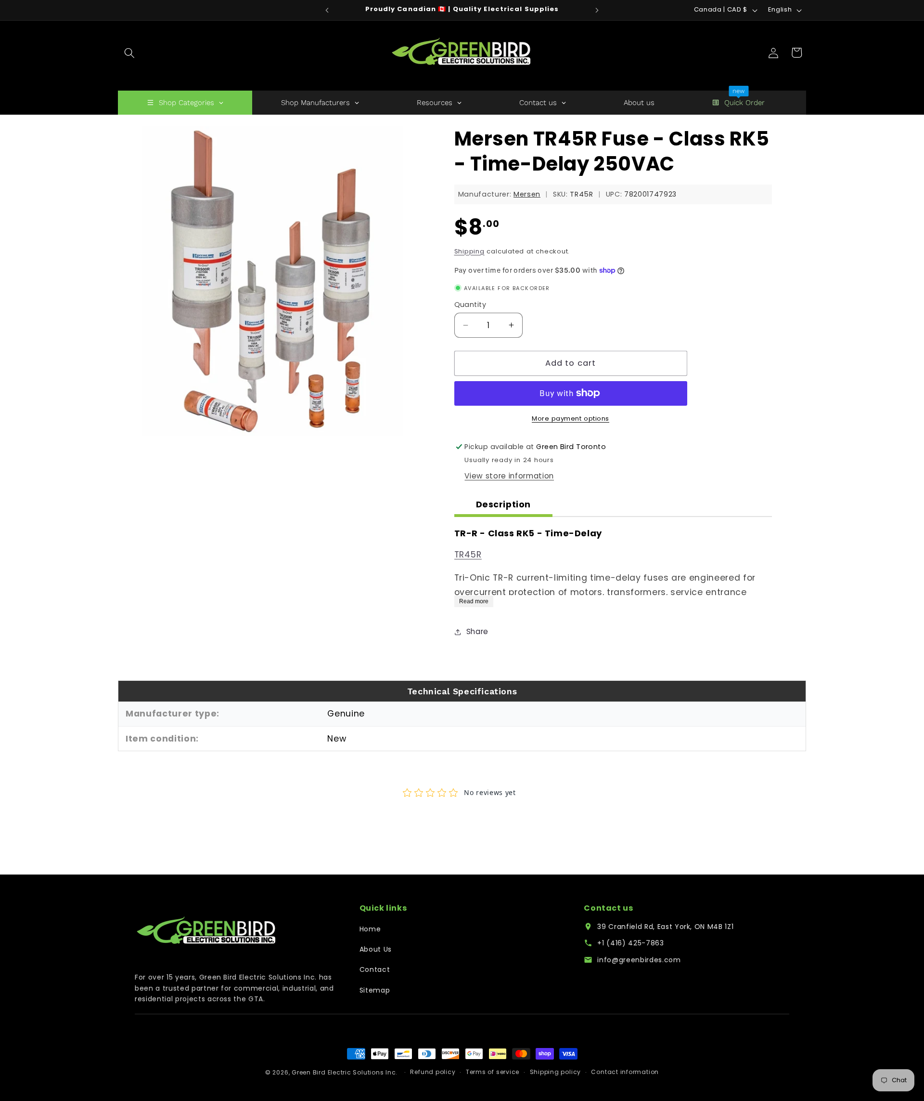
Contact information (625, 1072)
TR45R (468, 554)
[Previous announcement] (327, 10)
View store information (509, 476)
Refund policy (432, 1072)
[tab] (503, 506)
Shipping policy (555, 1072)
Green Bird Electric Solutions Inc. (345, 1072)
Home (370, 929)
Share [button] (477, 631)
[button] (129, 52)
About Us (375, 949)
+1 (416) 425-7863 (630, 943)
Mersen (526, 194)
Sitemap (374, 990)
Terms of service (492, 1072)
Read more (473, 600)
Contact (374, 969)
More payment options (570, 418)
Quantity (470, 304)
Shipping (469, 251)
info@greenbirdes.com (638, 960)
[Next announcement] (597, 10)
